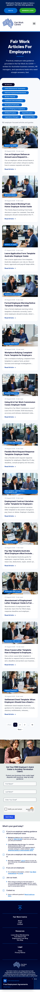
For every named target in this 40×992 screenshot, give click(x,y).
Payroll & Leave (27, 113)
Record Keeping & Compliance (15, 109)
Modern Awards (10, 96)
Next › (20, 729)
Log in (23, 860)
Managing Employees (12, 105)
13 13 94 (20, 873)
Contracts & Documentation (14, 100)
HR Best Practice (10, 113)
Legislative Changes (11, 117)
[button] (34, 23)
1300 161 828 (18, 839)
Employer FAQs (30, 117)
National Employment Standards (15, 92)
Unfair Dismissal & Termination (15, 88)
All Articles (8, 84)
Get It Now (9, 817)
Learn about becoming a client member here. (21, 849)
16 (32, 725)
